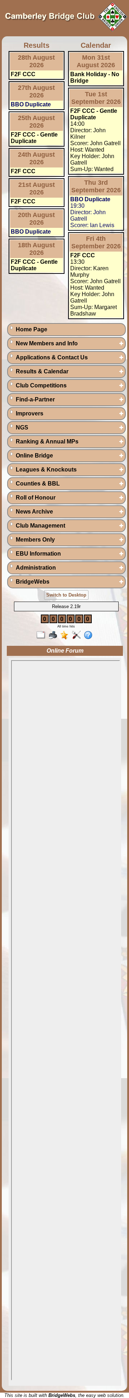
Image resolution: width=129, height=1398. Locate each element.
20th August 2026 (36, 218)
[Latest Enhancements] (66, 635)
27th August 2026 (36, 91)
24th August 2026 (36, 158)
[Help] (90, 635)
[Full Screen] (42, 635)
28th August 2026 (36, 61)
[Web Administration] (78, 635)
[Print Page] (54, 635)
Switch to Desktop (66, 595)
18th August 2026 (36, 249)
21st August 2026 (36, 188)
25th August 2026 (36, 121)
